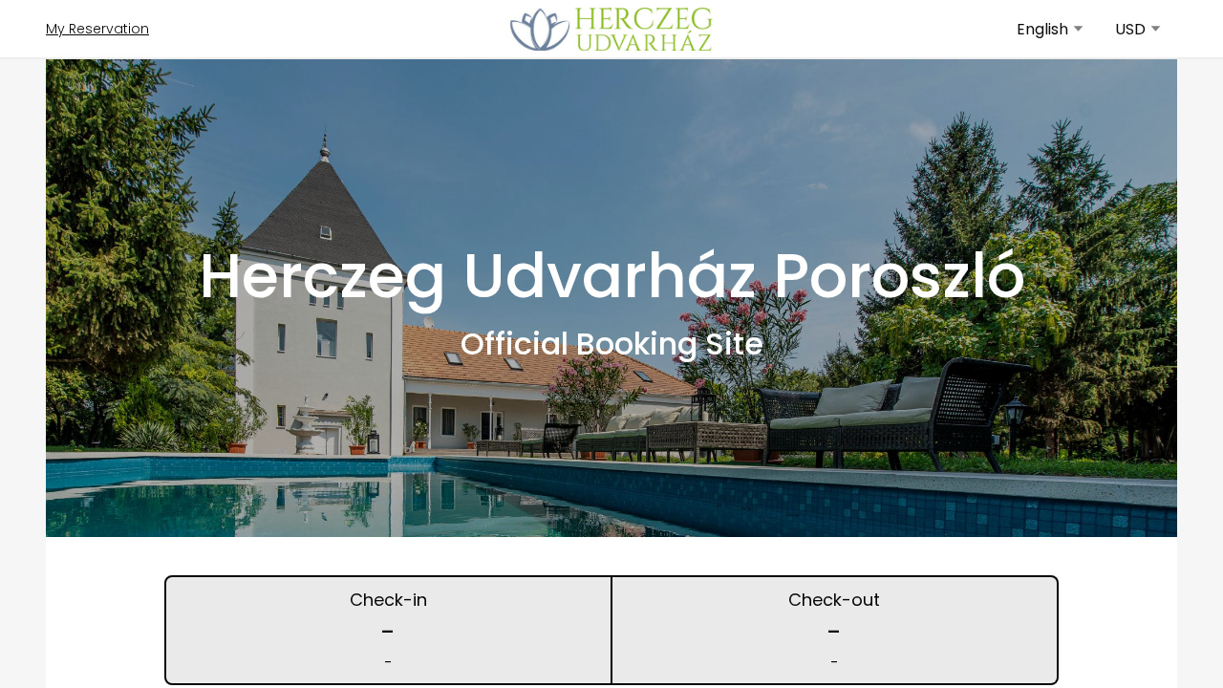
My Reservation (97, 28)
